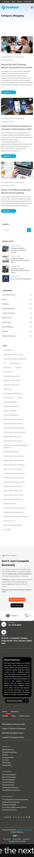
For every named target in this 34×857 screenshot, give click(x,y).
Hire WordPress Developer (10, 787)
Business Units (6, 765)
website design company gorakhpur (14, 428)
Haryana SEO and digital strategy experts (15, 359)
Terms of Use (7, 839)
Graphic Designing (8, 313)
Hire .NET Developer (8, 780)
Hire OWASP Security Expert (11, 790)
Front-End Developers (9, 774)
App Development (8, 295)
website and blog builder (10, 402)
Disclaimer (26, 839)
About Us (6, 1)
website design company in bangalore (14, 464)
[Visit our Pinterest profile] (21, 817)
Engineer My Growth (17, 600)
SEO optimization (15, 363)
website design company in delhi (13, 469)
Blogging (5, 304)
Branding (5, 755)
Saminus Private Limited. (24, 830)
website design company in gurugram (14, 482)
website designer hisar (10, 503)
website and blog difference (11, 406)
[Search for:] (17, 230)
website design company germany (13, 423)
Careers (19, 1)
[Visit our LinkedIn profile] (18, 817)
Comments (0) (19, 57)
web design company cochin (12, 376)
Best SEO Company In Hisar (12, 733)
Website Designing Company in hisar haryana (16, 516)
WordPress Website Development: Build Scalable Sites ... (20, 260)
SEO (5, 363)
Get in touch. (25, 716)
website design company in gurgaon (14, 477)
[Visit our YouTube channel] (29, 817)
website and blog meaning (11, 415)
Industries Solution (8, 757)
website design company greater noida (14, 432)
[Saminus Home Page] (10, 7)
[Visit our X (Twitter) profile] (16, 817)
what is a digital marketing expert (13, 525)
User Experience (8, 372)
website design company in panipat (13, 495)
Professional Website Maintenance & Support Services (18, 250)
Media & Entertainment (9, 810)
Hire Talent (5, 760)
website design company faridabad (13, 419)
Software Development (9, 752)
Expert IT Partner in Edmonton (14, 728)
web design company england (12, 380)
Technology (6, 322)
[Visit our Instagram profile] (24, 817)
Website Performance (9, 521)
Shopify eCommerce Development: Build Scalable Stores (20, 270)
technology (18, 367)
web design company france (12, 385)
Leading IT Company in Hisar (13, 737)
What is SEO (7, 529)
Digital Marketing (8, 308)
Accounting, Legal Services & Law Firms (14, 807)
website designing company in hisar (13, 512)
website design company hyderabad (14, 460)
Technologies (6, 762)
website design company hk (11, 452)
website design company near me (13, 499)
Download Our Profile (14, 701)
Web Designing (7, 327)
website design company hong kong (14, 456)
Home (4, 711)
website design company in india (13, 490)
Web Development (9, 397)
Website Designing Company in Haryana (14, 508)
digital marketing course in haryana (13, 354)
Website (5, 331)
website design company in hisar (13, 486)
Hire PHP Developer (8, 782)
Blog (13, 1)
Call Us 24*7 (27, 1)
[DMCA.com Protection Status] (17, 835)
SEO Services (7, 318)
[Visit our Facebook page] (13, 817)
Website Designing (8, 336)
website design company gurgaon (13, 441)
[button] (32, 7)
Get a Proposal (17, 605)
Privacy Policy (17, 839)
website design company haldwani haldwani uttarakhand (16, 446)
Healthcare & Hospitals (9, 805)
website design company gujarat (13, 436)
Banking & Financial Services (11, 802)
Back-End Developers (9, 777)
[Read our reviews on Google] (26, 817)
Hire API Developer (8, 785)
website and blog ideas (10, 410)
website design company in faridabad (14, 473)
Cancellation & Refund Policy (17, 841)
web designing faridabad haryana (13, 393)
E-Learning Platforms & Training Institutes (15, 799)
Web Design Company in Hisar (13, 724)
